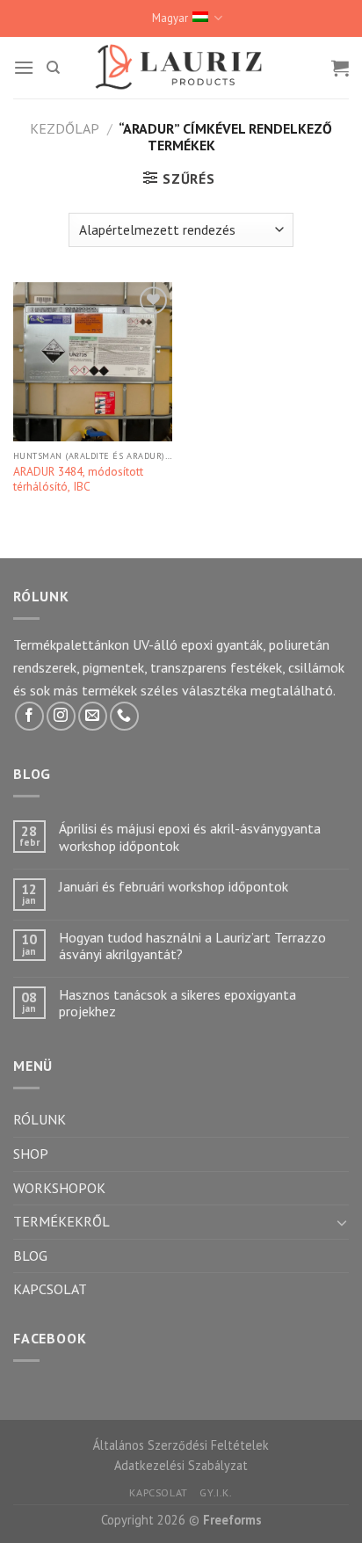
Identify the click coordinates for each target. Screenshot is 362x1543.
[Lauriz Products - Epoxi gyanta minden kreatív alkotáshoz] (181, 67)
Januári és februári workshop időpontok (173, 886)
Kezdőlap (64, 128)
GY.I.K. (215, 1492)
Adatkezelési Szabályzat (181, 1465)
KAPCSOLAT (50, 1289)
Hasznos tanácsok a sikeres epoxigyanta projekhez (177, 1003)
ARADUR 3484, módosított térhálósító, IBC (78, 479)
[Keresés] (53, 67)
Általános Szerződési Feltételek (181, 1445)
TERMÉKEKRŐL (61, 1221)
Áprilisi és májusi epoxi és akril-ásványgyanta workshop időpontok (190, 837)
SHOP (30, 1153)
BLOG (30, 1255)
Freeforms (232, 1519)
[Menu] (23, 67)
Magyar (170, 18)
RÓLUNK (39, 1119)
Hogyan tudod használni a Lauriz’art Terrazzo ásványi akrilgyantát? (192, 946)
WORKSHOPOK (59, 1188)
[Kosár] (340, 67)
